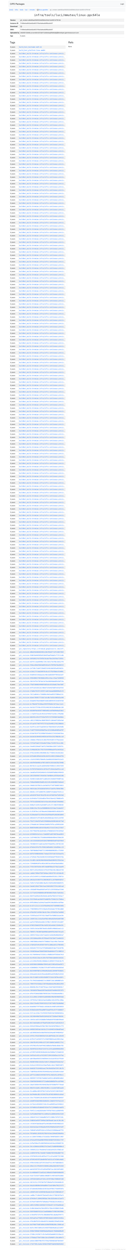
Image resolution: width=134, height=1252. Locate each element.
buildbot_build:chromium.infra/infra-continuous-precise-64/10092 (45, 577)
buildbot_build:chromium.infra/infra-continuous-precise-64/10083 (45, 606)
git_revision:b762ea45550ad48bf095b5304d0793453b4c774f (41, 1140)
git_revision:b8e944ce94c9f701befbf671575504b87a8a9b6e (41, 717)
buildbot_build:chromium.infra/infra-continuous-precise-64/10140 (45, 421)
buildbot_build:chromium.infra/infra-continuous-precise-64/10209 (45, 203)
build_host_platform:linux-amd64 (32, 50)
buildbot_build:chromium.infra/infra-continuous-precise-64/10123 (45, 476)
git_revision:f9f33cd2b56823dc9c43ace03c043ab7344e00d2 (41, 801)
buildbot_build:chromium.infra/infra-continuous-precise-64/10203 (45, 222)
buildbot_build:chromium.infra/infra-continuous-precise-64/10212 (45, 193)
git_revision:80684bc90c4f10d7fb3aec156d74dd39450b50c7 (41, 987)
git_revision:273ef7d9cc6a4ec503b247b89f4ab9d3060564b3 (41, 1244)
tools (21, 10)
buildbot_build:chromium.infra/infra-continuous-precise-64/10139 (45, 424)
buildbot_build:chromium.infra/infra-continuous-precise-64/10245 (45, 86)
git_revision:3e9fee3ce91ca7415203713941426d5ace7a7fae (41, 1055)
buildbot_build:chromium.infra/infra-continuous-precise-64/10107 (45, 528)
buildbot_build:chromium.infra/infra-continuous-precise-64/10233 (45, 125)
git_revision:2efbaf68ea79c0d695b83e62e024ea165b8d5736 (41, 1143)
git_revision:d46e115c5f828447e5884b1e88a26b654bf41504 (41, 1166)
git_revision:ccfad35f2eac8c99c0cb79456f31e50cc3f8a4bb (41, 714)
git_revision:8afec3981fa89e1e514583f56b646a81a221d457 (41, 1228)
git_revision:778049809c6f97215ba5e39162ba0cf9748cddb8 (41, 909)
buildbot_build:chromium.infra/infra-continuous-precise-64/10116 (45, 499)
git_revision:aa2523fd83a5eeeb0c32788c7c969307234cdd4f (41, 922)
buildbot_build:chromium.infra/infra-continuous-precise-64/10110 (45, 518)
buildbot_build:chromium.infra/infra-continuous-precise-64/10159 (45, 359)
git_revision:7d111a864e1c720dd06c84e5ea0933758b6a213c (41, 694)
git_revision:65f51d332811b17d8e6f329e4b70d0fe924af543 (41, 688)
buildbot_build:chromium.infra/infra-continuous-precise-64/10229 (45, 138)
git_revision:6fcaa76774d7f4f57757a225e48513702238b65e (41, 723)
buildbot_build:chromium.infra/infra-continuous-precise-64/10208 (45, 206)
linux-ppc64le (43, 10)
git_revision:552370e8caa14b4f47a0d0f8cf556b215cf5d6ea (41, 899)
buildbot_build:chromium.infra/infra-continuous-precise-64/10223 (45, 157)
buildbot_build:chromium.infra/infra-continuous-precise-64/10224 (45, 154)
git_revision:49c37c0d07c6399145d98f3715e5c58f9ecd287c (41, 977)
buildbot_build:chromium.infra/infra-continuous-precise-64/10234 (45, 122)
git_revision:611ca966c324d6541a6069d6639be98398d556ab (41, 997)
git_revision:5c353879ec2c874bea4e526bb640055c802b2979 (41, 811)
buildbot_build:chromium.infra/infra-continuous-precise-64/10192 (45, 258)
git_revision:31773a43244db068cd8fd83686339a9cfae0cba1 (41, 893)
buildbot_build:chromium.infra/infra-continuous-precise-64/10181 (45, 294)
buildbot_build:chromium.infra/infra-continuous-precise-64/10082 (45, 610)
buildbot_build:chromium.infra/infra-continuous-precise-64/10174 (45, 317)
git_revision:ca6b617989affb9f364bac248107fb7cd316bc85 (41, 873)
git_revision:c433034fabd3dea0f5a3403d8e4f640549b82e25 (41, 1124)
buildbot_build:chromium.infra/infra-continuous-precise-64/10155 (45, 372)
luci (26, 10)
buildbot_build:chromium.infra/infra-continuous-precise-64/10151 (45, 385)
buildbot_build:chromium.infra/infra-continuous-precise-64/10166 (45, 343)
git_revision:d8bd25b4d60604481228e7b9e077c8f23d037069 (41, 652)
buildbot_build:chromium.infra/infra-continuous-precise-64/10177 (45, 307)
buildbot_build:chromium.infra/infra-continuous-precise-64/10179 (45, 301)
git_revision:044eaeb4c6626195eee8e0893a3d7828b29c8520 (41, 974)
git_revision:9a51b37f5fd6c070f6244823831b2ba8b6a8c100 (41, 707)
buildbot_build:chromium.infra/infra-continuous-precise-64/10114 (45, 505)
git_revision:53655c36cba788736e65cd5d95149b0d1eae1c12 (41, 928)
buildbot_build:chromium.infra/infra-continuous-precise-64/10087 (45, 593)
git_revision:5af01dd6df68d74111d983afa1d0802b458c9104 (41, 1114)
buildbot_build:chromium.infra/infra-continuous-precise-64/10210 (45, 200)
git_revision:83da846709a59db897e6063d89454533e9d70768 (41, 701)
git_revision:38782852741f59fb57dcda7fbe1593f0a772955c (41, 658)
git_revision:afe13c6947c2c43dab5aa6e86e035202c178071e (41, 876)
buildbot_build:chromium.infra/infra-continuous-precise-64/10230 (45, 135)
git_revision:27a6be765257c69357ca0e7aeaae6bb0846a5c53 (41, 691)
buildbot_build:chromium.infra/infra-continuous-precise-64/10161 (45, 353)
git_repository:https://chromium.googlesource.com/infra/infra (44, 649)
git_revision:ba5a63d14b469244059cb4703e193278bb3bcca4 (41, 736)
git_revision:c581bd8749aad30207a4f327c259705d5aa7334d (41, 889)
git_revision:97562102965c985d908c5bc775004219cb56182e (41, 753)
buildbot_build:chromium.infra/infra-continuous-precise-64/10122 (45, 479)
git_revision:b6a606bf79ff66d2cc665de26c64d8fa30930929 (41, 1006)
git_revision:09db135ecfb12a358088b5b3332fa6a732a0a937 (41, 808)
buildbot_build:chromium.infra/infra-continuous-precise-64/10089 (45, 587)
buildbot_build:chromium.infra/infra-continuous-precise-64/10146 (45, 401)
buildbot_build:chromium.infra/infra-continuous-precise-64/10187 (45, 275)
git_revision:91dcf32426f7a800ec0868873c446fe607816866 (41, 1176)
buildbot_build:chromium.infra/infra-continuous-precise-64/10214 (45, 187)
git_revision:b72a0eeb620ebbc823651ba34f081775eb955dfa (41, 1189)
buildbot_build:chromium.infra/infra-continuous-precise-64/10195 (45, 249)
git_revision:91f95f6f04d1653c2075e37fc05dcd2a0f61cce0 (41, 769)
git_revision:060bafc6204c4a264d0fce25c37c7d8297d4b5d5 (41, 805)
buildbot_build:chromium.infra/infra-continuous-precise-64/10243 (45, 92)
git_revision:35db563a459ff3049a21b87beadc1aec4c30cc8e (41, 1120)
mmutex (32, 10)
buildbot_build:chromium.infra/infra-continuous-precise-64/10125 (45, 470)
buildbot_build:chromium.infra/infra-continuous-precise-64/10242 (45, 96)
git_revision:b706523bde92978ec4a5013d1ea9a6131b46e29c (41, 925)
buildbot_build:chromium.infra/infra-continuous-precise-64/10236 (45, 115)
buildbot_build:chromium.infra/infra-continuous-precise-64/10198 (45, 239)
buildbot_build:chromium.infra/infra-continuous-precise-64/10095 (45, 567)
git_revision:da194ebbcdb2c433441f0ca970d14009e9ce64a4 (41, 1094)
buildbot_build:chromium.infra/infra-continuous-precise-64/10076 (45, 629)
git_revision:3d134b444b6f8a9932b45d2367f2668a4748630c (41, 1016)
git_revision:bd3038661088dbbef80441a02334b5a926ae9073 (41, 964)
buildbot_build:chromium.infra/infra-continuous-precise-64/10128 (45, 460)
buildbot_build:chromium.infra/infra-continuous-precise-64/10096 (45, 564)
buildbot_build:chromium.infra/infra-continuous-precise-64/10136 (45, 434)
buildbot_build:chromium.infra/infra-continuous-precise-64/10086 (45, 597)
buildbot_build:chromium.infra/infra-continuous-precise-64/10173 (45, 320)
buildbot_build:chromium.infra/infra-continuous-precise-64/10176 (45, 310)
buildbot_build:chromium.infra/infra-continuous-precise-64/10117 (45, 496)
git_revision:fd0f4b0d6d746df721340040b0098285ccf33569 (41, 850)
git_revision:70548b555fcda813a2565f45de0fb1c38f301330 (41, 844)
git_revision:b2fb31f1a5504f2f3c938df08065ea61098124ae (41, 1039)
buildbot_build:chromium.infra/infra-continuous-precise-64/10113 (45, 509)
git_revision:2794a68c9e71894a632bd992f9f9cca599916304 (41, 824)
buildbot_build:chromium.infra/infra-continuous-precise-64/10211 (45, 196)
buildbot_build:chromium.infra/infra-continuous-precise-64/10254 (45, 57)
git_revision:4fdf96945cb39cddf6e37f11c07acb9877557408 (41, 1156)
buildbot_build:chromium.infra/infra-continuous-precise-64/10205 (45, 216)
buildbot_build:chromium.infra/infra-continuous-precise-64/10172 (45, 323)
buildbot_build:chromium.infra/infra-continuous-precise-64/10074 (45, 636)
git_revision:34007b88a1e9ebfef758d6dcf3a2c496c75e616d (41, 941)
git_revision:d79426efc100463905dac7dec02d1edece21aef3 (41, 1198)
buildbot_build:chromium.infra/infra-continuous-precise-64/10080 (45, 616)
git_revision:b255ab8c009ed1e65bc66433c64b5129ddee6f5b (41, 756)
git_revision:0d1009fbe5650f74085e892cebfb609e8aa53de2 (41, 710)
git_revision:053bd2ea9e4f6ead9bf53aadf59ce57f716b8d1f (41, 1010)
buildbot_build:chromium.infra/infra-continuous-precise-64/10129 (45, 457)
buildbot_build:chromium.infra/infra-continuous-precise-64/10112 (45, 512)
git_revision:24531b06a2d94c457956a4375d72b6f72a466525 (41, 938)
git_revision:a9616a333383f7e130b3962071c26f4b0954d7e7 (41, 880)
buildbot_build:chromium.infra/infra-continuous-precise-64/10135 (45, 437)
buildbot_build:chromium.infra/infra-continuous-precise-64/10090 (45, 584)
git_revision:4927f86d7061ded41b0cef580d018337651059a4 (41, 831)
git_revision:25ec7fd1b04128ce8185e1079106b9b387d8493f (41, 1097)
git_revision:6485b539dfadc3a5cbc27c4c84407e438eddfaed (41, 1029)
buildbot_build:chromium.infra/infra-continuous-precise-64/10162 (45, 349)
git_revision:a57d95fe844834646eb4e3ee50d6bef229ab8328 (41, 1052)
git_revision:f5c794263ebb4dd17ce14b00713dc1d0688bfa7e (41, 980)
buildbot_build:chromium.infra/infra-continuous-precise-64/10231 (45, 131)
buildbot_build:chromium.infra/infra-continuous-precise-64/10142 (45, 414)
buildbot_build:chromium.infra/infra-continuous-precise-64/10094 (45, 571)
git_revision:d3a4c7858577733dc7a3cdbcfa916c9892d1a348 (41, 697)
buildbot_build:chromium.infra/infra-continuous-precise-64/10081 (45, 613)
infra (16, 10)
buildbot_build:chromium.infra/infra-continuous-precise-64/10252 (45, 63)
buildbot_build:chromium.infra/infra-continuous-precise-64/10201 (45, 229)
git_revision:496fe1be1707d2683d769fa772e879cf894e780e (41, 788)
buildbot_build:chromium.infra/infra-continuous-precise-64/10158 (45, 362)
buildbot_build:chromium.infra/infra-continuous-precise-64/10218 (45, 174)
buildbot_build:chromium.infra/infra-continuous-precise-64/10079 (45, 619)
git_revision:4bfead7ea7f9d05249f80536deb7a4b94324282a (41, 1218)
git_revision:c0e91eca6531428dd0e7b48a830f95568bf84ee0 (41, 1019)
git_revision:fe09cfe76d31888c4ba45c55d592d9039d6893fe (41, 883)
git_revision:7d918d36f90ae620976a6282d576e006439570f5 (41, 990)
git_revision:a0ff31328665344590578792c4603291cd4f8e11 (41, 1075)
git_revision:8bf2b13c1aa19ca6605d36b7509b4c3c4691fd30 (41, 766)
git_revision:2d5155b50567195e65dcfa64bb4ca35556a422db (41, 775)
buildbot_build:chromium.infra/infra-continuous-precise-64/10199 (45, 236)
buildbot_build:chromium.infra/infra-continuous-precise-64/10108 (45, 525)
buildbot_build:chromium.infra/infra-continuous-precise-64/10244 (45, 89)
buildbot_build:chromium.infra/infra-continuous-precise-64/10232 (45, 128)
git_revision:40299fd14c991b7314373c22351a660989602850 (41, 1049)
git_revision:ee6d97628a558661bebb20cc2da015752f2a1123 (41, 1101)
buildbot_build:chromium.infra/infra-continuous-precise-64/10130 (45, 453)
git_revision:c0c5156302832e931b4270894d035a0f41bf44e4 (41, 841)
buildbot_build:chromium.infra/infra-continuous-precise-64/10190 (45, 265)
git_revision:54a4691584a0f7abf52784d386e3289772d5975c (41, 746)
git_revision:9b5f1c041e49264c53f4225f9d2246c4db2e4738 (41, 870)
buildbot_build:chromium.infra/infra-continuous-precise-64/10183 (45, 288)
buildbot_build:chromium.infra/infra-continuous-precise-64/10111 (45, 515)
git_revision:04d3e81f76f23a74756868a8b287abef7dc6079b (41, 948)
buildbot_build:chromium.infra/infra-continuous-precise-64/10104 (45, 538)
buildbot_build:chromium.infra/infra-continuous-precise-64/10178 (45, 304)
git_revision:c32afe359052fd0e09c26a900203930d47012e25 (41, 759)
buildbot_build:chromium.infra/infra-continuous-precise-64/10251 (45, 66)
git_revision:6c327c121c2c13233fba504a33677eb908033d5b (41, 906)
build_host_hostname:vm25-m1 (30, 47)
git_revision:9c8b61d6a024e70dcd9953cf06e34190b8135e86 (41, 1208)
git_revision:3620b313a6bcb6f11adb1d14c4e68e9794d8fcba (41, 779)
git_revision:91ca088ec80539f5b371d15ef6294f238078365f (41, 1091)
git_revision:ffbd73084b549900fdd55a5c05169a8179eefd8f (41, 684)
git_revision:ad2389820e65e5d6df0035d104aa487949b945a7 (41, 1032)
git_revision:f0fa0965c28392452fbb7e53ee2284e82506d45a (41, 1133)
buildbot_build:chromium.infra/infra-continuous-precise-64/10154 (45, 375)
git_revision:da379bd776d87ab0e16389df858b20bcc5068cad (41, 1224)
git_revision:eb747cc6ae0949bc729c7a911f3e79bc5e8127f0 (41, 662)
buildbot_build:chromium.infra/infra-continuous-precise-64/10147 (45, 398)
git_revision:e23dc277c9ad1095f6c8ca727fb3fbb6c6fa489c (41, 671)
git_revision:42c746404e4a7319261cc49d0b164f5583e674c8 (41, 954)
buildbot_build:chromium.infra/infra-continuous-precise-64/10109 (45, 522)
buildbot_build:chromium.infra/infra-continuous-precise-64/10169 (45, 333)
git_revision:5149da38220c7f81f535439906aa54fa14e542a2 (41, 749)
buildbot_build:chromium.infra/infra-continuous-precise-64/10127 (45, 463)
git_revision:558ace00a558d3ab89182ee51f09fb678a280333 (41, 665)
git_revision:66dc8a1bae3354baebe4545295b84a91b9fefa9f (41, 1127)
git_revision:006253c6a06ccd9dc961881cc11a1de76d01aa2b (41, 1088)
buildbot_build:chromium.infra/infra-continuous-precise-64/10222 (45, 161)
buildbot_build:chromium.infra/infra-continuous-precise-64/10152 (45, 382)
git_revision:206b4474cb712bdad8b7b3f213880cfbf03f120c (41, 1117)
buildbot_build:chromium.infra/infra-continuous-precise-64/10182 (45, 291)
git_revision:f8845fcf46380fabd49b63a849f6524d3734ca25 (41, 932)
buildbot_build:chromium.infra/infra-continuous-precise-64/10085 (45, 600)
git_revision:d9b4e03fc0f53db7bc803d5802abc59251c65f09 (41, 818)
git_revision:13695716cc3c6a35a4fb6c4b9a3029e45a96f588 (41, 919)
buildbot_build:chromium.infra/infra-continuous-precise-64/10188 (45, 271)
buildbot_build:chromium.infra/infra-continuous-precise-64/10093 (45, 574)
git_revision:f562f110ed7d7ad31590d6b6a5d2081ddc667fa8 (41, 821)
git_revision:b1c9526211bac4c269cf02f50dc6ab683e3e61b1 (41, 958)
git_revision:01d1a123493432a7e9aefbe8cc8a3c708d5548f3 (41, 1065)
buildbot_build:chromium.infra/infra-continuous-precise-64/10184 (45, 284)
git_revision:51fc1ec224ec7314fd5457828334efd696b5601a (41, 1013)
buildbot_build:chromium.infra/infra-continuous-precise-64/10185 (45, 281)
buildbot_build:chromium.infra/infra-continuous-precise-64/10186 (45, 278)
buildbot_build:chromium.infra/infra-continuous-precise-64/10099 (45, 554)
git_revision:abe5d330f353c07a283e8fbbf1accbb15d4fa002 (41, 1169)
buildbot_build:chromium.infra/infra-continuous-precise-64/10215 (45, 183)
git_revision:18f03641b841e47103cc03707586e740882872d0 (41, 1179)
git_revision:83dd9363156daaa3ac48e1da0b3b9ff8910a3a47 (41, 675)
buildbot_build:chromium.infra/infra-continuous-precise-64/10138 (45, 427)
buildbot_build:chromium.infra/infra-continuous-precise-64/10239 (45, 105)
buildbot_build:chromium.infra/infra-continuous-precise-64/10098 (45, 558)
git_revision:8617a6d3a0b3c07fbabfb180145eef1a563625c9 (41, 1023)
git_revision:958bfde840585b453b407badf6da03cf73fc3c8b (41, 655)
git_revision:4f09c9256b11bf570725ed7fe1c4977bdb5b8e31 (41, 1163)
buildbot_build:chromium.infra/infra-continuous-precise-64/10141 (45, 418)
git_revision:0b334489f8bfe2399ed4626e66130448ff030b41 (41, 971)
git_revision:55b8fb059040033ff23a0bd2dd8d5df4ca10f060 (41, 1081)
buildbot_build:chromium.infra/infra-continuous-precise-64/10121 (45, 483)
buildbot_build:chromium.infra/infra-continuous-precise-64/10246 (45, 83)
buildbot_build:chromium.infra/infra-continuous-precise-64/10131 (45, 450)
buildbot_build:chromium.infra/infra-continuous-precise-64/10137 (45, 431)
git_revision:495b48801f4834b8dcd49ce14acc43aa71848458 (41, 678)
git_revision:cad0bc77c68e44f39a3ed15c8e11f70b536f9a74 (41, 1195)
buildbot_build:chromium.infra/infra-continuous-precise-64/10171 (45, 327)
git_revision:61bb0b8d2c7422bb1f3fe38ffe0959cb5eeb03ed (41, 967)
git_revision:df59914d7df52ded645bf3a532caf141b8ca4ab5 (41, 1159)
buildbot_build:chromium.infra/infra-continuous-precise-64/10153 (45, 379)
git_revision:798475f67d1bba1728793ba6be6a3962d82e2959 (41, 984)
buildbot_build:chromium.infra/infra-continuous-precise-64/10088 (45, 590)
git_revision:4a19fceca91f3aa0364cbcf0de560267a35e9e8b (41, 727)
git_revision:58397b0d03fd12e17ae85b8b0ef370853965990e (41, 1211)
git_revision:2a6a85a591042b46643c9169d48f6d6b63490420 (41, 772)
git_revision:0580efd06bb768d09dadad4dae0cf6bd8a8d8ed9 (41, 1231)
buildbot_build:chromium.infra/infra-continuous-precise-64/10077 (45, 626)
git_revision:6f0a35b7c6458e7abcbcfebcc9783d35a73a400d (41, 912)
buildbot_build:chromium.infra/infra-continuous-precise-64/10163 (45, 346)
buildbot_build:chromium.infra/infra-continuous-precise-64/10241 (45, 99)
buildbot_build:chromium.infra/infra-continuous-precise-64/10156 (45, 369)
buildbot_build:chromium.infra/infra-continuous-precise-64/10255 (45, 53)
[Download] (21, 26)
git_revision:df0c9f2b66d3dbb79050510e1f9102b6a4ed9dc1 (41, 993)
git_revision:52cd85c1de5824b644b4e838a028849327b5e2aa (41, 860)
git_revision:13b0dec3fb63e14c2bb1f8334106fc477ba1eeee (41, 740)
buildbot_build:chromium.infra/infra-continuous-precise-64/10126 (45, 466)
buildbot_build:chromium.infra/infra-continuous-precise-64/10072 (45, 642)
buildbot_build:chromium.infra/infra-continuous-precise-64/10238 (45, 109)
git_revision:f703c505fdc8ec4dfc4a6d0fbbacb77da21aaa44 (41, 867)
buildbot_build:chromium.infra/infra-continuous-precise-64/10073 (45, 639)
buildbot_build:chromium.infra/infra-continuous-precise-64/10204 (45, 219)
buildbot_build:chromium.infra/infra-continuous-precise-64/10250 (45, 70)
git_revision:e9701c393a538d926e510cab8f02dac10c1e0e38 (41, 1036)
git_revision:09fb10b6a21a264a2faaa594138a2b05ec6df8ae (41, 902)
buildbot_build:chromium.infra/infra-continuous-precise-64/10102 (45, 545)
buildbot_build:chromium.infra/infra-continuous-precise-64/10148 (45, 395)
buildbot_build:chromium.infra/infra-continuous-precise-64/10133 (45, 444)
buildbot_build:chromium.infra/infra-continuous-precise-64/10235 (45, 118)
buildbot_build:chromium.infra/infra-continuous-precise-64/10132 (45, 447)
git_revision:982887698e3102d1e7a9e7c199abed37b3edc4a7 (41, 1062)
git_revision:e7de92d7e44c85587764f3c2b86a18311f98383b (41, 945)
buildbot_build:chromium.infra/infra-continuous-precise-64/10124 (45, 473)
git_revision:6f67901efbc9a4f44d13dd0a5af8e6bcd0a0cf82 (41, 1045)
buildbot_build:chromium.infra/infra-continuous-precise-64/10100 (45, 551)
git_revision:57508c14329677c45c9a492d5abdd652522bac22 (41, 1234)
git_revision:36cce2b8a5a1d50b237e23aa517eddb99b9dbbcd (41, 1146)
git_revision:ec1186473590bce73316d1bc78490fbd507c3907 (41, 1137)
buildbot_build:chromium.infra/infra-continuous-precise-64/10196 (45, 245)
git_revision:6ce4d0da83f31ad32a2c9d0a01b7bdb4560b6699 (41, 1172)
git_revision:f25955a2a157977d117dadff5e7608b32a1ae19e (41, 915)
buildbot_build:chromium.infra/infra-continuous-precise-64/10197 (45, 242)
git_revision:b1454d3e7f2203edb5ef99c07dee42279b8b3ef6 (41, 798)
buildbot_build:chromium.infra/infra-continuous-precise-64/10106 (45, 532)
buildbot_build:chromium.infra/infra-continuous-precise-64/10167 (45, 340)
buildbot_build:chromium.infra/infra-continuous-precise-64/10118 (45, 492)
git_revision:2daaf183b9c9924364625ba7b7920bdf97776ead (41, 1084)
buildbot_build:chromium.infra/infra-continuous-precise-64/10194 (45, 252)
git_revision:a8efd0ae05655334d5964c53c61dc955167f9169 (41, 1058)
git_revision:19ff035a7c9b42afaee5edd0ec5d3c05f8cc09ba (41, 1000)
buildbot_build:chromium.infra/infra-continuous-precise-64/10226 (45, 148)
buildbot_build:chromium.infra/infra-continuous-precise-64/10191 (45, 262)
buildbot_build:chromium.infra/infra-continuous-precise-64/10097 (45, 561)
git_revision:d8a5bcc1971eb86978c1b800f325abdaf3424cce (41, 792)
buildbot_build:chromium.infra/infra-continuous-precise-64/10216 (45, 180)
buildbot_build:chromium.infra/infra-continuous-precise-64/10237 (45, 112)
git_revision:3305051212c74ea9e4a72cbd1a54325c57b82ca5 (41, 1150)
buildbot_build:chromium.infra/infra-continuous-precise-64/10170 (45, 330)
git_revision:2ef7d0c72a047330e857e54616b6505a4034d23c (41, 668)
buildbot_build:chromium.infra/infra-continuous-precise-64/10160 (45, 356)
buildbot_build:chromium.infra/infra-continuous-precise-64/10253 (45, 60)
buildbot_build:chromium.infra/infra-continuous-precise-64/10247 (45, 79)
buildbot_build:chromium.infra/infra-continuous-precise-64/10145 (45, 405)
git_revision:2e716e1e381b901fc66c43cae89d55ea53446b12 (41, 1104)
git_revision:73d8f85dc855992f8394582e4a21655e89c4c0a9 (41, 1071)
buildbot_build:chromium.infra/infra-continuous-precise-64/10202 (45, 226)
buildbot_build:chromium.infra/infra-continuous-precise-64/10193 (45, 255)
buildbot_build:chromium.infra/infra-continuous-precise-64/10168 (45, 336)
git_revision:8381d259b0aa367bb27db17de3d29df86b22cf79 (41, 1026)
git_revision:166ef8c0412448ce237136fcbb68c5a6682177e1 (41, 1042)
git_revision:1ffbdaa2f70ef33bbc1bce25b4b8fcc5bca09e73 (41, 1237)
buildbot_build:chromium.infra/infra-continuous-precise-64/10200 (45, 232)
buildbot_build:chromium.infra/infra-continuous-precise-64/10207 (45, 209)
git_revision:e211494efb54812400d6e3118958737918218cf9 (41, 961)
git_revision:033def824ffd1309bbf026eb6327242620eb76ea (41, 733)
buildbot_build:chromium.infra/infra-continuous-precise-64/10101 (45, 548)
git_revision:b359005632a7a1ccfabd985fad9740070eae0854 (41, 834)
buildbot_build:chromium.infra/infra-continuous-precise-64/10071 (45, 645)
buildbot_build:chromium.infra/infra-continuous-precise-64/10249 (45, 73)
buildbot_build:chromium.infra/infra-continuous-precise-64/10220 (45, 167)
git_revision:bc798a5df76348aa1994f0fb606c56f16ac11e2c (41, 704)
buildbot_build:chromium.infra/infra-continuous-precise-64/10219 (45, 170)
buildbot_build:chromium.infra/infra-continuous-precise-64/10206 (45, 213)
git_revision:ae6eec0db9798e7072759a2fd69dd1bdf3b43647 (41, 1241)
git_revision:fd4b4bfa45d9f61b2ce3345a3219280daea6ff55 (41, 1130)
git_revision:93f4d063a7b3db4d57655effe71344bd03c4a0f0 (41, 1107)
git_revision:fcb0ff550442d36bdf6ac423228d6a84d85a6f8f (41, 730)
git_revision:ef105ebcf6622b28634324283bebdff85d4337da (41, 857)
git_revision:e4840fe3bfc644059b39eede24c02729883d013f (41, 1192)
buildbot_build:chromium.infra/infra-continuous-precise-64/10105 (45, 535)
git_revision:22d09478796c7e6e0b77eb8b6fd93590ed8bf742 (41, 1153)
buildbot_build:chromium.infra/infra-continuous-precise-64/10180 (45, 297)
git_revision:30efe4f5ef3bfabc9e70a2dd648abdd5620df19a (41, 681)
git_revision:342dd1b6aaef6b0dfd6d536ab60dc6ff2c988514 (41, 951)
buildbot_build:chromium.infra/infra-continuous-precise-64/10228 (45, 141)
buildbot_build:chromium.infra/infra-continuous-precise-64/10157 (45, 366)
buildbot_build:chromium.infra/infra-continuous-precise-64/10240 (45, 102)
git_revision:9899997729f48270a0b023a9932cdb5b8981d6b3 (41, 1078)
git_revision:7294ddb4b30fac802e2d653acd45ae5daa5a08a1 (41, 863)
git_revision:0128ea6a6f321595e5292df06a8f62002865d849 (41, 814)
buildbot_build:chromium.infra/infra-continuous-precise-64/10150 (45, 388)
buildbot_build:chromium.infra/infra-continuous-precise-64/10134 (45, 440)
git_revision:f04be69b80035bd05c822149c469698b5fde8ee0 (41, 782)
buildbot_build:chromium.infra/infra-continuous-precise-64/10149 (45, 392)
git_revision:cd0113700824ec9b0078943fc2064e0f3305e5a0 (41, 720)
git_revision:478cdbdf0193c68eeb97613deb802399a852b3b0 (41, 1221)
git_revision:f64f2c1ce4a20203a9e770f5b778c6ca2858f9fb (41, 1111)
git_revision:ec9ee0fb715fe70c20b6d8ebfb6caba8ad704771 (41, 1215)
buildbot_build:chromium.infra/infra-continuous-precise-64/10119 (45, 489)
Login (122, 4)
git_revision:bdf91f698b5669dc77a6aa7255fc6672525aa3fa (41, 854)
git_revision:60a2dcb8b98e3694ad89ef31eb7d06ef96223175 (41, 1185)
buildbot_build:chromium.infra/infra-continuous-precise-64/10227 (45, 144)
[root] (11, 10)
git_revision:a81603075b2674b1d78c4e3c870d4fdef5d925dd (41, 795)
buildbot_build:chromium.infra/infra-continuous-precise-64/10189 (45, 268)
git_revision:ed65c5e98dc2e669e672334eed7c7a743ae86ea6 (41, 1205)
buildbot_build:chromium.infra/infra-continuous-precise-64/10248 (45, 76)
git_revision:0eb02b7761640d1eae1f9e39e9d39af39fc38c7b (41, 1068)
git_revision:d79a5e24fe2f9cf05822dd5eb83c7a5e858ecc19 (41, 847)
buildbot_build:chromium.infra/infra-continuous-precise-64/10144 (45, 408)
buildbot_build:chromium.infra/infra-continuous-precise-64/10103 (45, 541)
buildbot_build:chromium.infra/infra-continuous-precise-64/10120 (45, 486)
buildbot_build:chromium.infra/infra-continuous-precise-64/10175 (45, 314)
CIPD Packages (17, 3)
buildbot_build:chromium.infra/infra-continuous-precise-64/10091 (45, 580)
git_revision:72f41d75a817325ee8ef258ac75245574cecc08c (41, 743)
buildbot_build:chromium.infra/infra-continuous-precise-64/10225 (45, 151)
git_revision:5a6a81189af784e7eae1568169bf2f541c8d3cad (41, 886)
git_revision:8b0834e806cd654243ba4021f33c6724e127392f (41, 828)
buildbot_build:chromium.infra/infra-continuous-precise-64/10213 (45, 190)
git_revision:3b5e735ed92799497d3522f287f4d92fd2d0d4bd (41, 1003)
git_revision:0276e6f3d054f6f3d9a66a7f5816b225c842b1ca (41, 1202)
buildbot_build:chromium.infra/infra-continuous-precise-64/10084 (45, 603)
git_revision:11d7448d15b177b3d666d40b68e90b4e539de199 (41, 837)
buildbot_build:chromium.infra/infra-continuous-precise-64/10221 (45, 164)
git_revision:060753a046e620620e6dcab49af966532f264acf (41, 896)
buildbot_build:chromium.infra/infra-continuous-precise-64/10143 (45, 411)
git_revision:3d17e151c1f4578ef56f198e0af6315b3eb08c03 (41, 1182)
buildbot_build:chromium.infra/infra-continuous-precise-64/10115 (45, 502)
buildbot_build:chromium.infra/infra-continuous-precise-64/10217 (45, 177)
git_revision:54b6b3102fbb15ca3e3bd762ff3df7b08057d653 (41, 785)
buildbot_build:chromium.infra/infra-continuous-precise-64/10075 (45, 632)
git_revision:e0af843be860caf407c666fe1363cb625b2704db (41, 762)
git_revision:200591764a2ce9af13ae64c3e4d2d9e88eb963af (41, 935)
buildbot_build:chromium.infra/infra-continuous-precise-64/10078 (45, 623)
